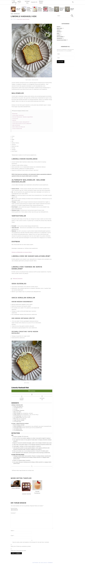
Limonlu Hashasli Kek (17, 128)
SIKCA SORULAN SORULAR (18, 126)
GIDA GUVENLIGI (16, 125)
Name (12, 530)
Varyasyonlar (15, 118)
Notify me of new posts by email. (18, 550)
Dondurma (59, 31)
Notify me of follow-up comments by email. (21, 546)
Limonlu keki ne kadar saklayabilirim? (20, 121)
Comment (13, 513)
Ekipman (14, 120)
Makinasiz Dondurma (17, 278)
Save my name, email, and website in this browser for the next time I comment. (31, 542)
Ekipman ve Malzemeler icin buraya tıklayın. (22, 252)
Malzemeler (14, 113)
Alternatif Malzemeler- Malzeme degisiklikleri (22, 116)
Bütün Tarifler (59, 28)
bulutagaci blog (27, 2)
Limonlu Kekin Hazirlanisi (18, 115)
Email (12, 535)
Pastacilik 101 (34, 2)
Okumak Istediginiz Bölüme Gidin (20, 110)
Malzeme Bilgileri (41, 2)
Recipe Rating (14, 508)
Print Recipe (32, 390)
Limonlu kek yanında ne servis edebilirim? (21, 123)
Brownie (58, 26)
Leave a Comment (26, 19)
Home (12, 13)
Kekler (58, 33)
